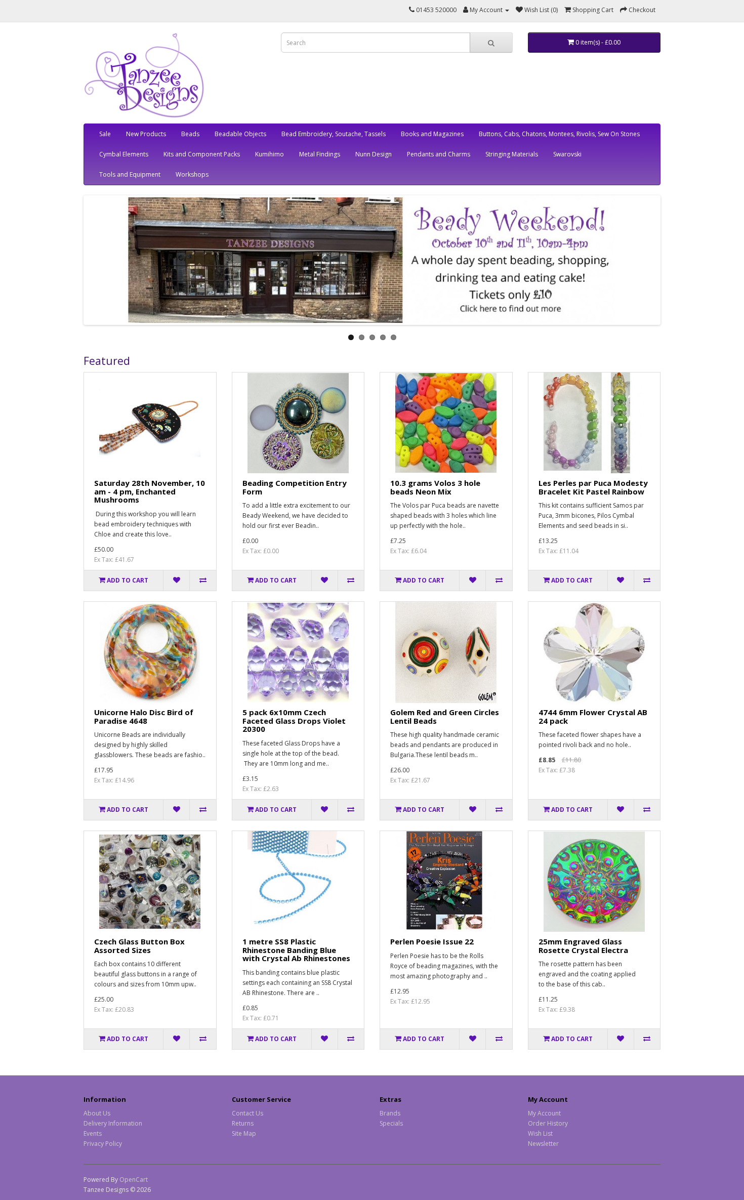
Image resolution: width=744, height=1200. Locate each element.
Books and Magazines (432, 134)
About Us (97, 1113)
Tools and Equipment (129, 174)
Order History (548, 1123)
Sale (105, 134)
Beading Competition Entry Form (294, 487)
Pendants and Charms (438, 154)
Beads (190, 134)
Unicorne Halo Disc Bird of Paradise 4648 (143, 716)
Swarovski (567, 154)
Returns (243, 1123)
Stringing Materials (511, 154)
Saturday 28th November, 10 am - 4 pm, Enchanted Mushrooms (149, 491)
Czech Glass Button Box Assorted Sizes (139, 945)
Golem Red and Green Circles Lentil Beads (444, 716)
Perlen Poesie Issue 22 (432, 941)
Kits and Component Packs (201, 154)
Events (93, 1133)
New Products (146, 134)
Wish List (540, 1133)
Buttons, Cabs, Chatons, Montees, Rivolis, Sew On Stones (559, 134)
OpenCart (133, 1179)
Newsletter (543, 1143)
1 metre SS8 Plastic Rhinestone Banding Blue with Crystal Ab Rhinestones (296, 949)
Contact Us (247, 1113)
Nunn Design (373, 154)
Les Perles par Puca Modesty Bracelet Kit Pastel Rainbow (593, 487)
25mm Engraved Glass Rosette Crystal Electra (583, 945)
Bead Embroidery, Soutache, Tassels (333, 134)
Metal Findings (319, 154)
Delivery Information (113, 1123)
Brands (390, 1113)
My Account (544, 1113)
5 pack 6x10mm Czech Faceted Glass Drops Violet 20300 (294, 720)
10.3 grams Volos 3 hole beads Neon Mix (435, 487)
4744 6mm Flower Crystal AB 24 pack (593, 716)
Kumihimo (269, 154)
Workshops (192, 174)
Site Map (244, 1133)
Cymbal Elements (123, 154)
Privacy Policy (103, 1143)
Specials (391, 1123)
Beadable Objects (240, 134)
